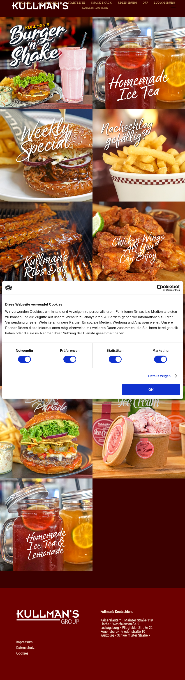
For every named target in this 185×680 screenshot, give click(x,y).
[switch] (69, 359)
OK (150, 389)
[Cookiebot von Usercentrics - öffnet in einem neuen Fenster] (160, 288)
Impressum (24, 642)
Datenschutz (25, 647)
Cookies (22, 653)
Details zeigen (159, 376)
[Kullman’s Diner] (40, 8)
